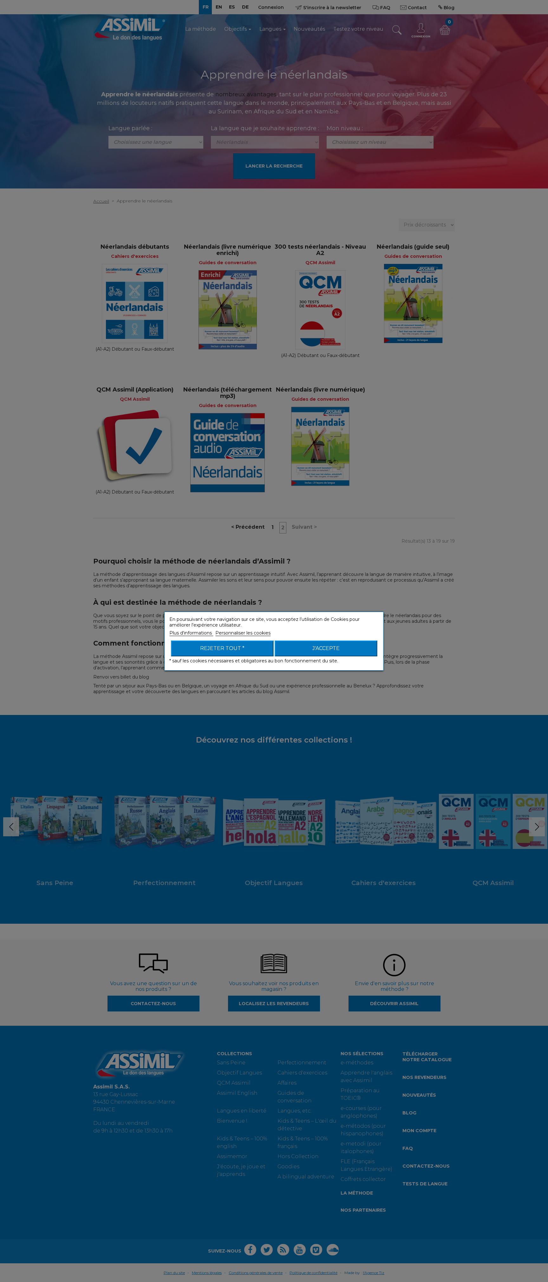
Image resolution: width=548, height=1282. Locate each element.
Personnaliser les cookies (243, 633)
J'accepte (326, 648)
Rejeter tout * (222, 648)
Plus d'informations (191, 633)
